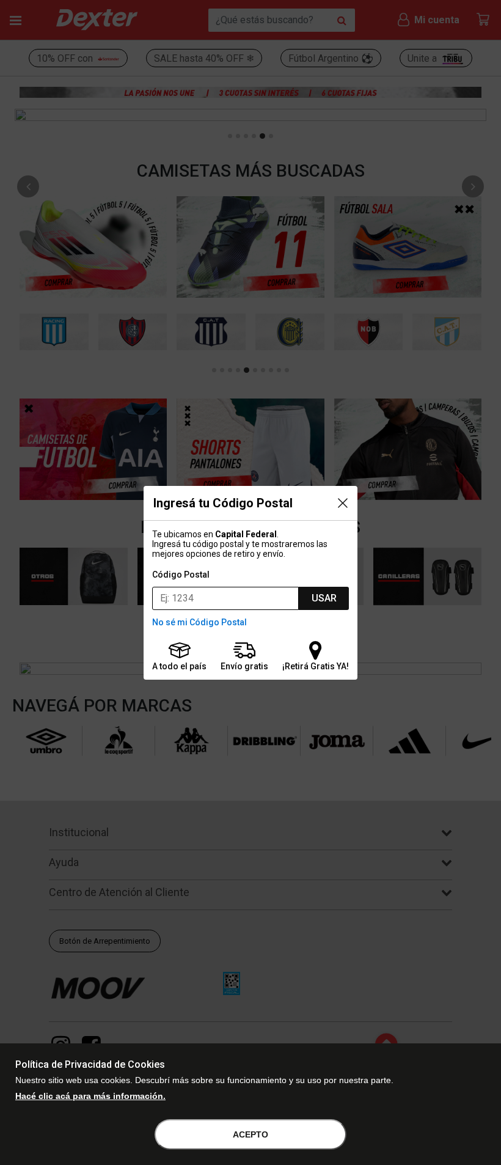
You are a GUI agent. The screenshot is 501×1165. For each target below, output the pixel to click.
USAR (324, 598)
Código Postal (181, 574)
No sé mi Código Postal (199, 622)
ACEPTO (250, 1134)
